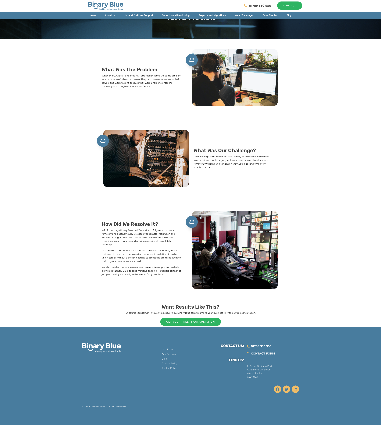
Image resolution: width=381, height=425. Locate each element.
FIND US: (236, 360)
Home (92, 15)
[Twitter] (286, 389)
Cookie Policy (169, 368)
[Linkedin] (295, 389)
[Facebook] (277, 389)
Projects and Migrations (212, 15)
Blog (289, 15)
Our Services (169, 354)
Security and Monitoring (176, 15)
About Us (110, 15)
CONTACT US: (232, 346)
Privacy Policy (169, 363)
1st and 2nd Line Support (138, 15)
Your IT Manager (244, 15)
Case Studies (270, 15)
